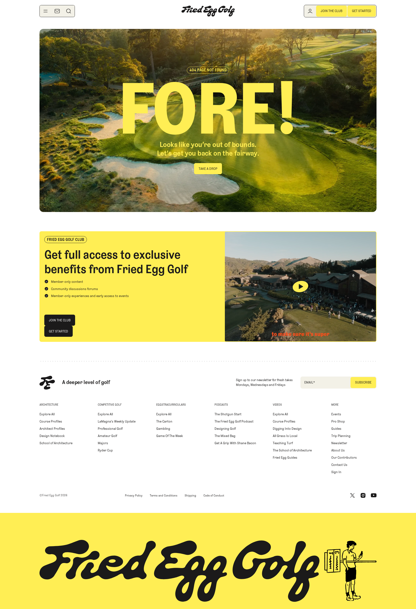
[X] (352, 495)
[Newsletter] (57, 11)
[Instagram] (363, 495)
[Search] (68, 11)
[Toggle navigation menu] (45, 11)
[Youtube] (374, 495)
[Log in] (310, 11)
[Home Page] (208, 11)
